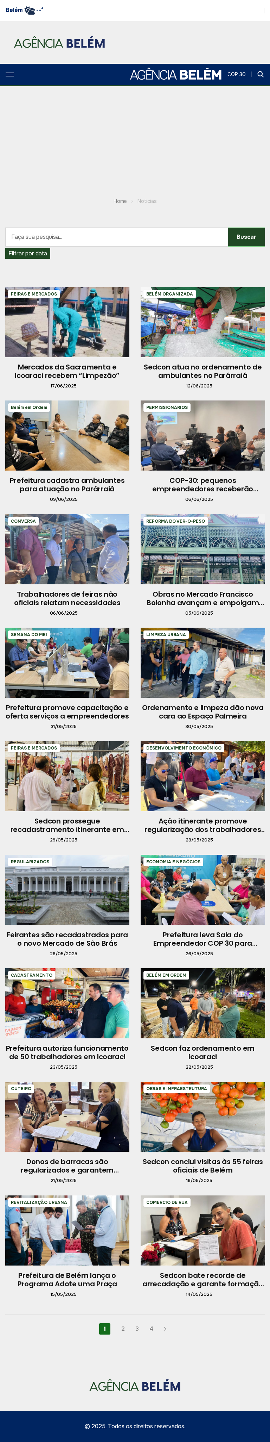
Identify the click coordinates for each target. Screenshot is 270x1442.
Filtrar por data (27, 253)
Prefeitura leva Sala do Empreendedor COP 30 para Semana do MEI (202, 943)
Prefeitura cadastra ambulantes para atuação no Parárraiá (67, 485)
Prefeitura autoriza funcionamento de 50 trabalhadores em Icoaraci (67, 1052)
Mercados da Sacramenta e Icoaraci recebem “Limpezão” (67, 371)
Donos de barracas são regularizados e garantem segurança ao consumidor (67, 1170)
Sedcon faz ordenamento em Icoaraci (203, 1052)
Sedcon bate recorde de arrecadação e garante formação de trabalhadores (202, 1283)
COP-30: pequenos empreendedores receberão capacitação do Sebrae (202, 489)
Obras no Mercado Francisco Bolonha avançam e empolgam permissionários (203, 602)
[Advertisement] (135, 139)
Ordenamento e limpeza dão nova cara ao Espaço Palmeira (203, 712)
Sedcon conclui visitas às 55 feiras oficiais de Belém (203, 1166)
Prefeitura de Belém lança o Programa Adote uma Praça (67, 1279)
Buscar (246, 237)
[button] (10, 74)
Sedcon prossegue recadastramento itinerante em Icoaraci (67, 829)
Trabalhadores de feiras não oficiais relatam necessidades (67, 598)
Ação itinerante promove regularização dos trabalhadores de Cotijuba (202, 829)
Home (120, 201)
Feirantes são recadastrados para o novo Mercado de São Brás (67, 939)
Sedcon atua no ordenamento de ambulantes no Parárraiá (203, 371)
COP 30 (236, 74)
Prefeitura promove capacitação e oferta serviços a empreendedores (67, 712)
